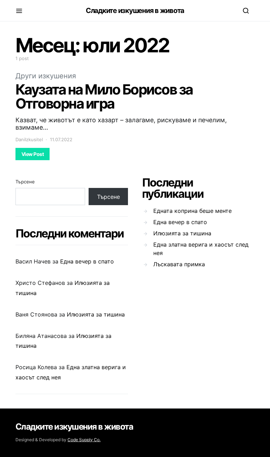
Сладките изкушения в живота (135, 10)
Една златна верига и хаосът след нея (201, 248)
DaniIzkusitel (29, 139)
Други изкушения (45, 76)
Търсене (25, 181)
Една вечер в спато (87, 261)
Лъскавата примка (179, 264)
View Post (32, 154)
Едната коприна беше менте (192, 210)
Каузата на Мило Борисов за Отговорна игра (103, 96)
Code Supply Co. (84, 439)
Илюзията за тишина (96, 314)
